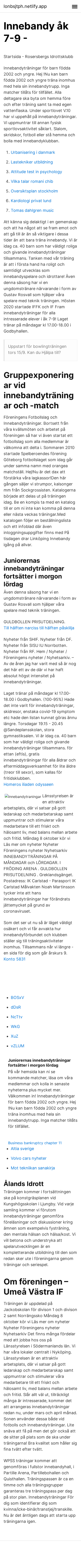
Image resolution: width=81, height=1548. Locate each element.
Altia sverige (22, 1148)
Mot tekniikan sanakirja (33, 1168)
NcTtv (16, 1016)
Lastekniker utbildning (32, 162)
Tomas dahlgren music (32, 210)
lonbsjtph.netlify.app (25, 6)
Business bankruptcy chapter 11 (35, 1143)
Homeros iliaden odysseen (29, 784)
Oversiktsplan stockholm (34, 191)
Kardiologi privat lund (31, 200)
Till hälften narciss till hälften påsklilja (39, 627)
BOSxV (17, 997)
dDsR (16, 1007)
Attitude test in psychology (36, 171)
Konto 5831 (14, 959)
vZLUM (17, 1045)
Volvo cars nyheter (29, 1158)
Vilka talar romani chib (32, 181)
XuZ (14, 1036)
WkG (15, 1026)
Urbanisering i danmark (33, 152)
